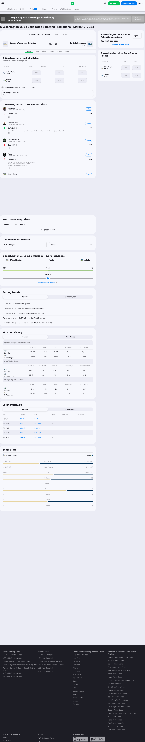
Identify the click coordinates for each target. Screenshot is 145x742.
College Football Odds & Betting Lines (16, 661)
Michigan (76, 684)
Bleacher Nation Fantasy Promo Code (122, 713)
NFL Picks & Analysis (45, 655)
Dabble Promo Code (115, 710)
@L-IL (22, 419)
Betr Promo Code (114, 716)
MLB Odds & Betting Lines (12, 673)
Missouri (76, 701)
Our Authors (7, 741)
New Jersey (77, 674)
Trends (59, 51)
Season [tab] (25, 337)
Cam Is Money (12, 174)
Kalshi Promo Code (115, 674)
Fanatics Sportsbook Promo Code (120, 657)
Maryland (76, 665)
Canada (76, 704)
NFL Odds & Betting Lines (12, 655)
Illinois (75, 681)
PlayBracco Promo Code (117, 723)
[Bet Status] (4, 113)
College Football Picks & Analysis (50, 661)
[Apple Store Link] (80, 739)
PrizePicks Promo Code (116, 730)
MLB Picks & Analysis (45, 668)
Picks (44, 51)
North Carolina (78, 698)
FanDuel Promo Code (116, 690)
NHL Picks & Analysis (45, 671)
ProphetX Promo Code (116, 684)
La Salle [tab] (25, 297)
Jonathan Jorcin (13, 123)
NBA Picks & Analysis (45, 658)
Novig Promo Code (115, 677)
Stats (67, 51)
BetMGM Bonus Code (116, 660)
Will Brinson (11, 108)
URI (21, 433)
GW (21, 423)
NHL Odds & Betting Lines (12, 676)
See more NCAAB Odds (120, 44)
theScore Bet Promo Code (117, 693)
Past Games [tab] (70, 337)
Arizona (75, 668)
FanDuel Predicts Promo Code (119, 670)
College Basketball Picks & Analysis (51, 665)
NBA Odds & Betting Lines (12, 658)
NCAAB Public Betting (46, 282)
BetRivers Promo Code (116, 703)
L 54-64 (37, 419)
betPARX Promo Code (116, 697)
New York (76, 658)
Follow (89, 109)
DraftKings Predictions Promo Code (121, 680)
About (5, 737)
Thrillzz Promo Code (115, 726)
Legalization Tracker (80, 655)
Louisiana (76, 661)
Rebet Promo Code (115, 720)
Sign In (140, 3)
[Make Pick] (9, 117)
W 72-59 (37, 437)
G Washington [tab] (70, 297)
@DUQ (22, 428)
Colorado (76, 671)
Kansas (75, 694)
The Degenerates (13, 139)
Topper (10, 154)
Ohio (74, 688)
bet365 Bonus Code (115, 664)
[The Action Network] (72, 3)
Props (52, 51)
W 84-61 (37, 433)
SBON (22, 437)
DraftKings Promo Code (116, 687)
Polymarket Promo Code (117, 667)
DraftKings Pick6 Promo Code (119, 707)
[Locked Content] (48, 278)
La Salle (87, 260)
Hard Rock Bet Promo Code (118, 700)
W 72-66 (37, 423)
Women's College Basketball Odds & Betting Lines (19, 669)
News (37, 51)
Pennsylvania (78, 678)
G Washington (16, 260)
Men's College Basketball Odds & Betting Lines (20, 665)
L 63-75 (37, 428)
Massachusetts (78, 691)
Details (29, 51)
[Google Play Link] (97, 739)
